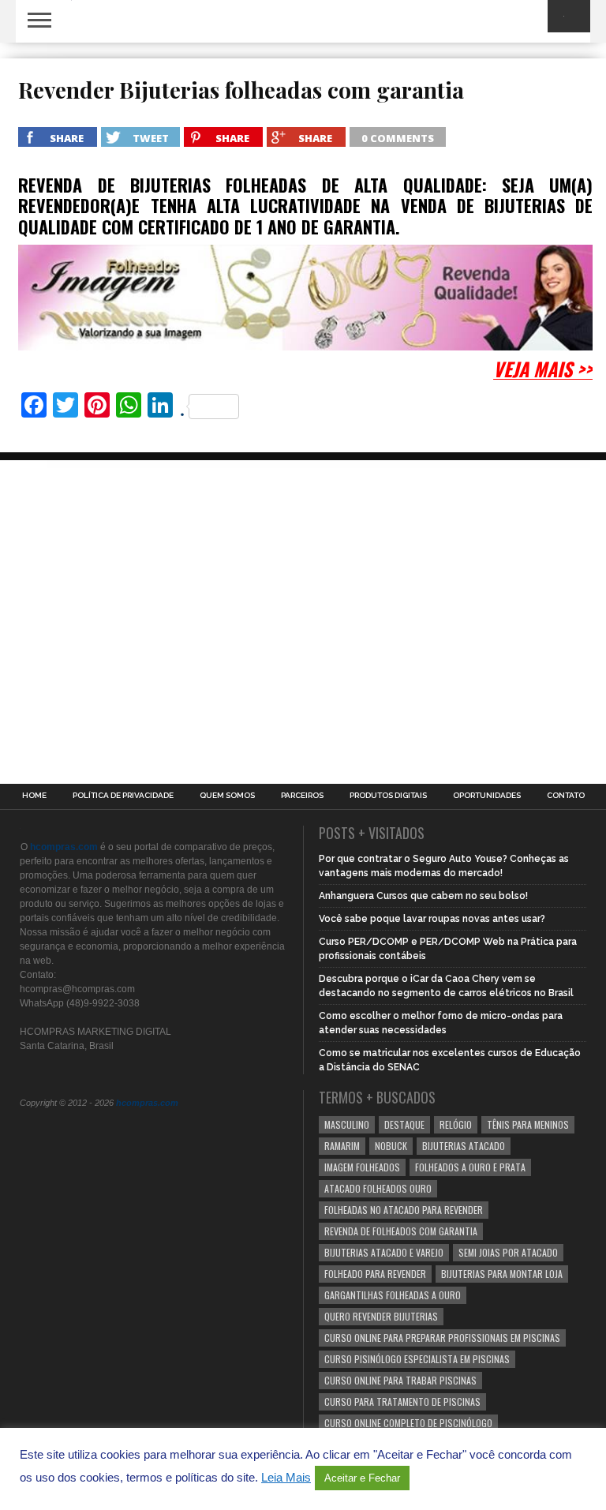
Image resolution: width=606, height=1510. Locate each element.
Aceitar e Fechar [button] (362, 1478)
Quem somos (227, 796)
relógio (456, 1124)
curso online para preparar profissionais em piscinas (442, 1337)
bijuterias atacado (463, 1145)
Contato (566, 796)
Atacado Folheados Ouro (378, 1188)
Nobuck (391, 1145)
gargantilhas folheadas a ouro (392, 1295)
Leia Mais (286, 1477)
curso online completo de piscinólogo (408, 1422)
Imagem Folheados (362, 1167)
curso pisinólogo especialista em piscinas (417, 1359)
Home (34, 796)
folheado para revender (375, 1273)
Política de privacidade (123, 796)
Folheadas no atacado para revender (403, 1209)
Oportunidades (487, 796)
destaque (404, 1124)
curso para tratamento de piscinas (402, 1401)
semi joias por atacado (508, 1252)
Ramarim (342, 1145)
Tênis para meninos (528, 1124)
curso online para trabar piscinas (400, 1380)
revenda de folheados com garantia (400, 1231)
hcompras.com (147, 1102)
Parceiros (302, 796)
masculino (346, 1124)
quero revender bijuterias (381, 1316)
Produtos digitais (388, 796)
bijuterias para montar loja (502, 1273)
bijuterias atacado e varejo (383, 1252)
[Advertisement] (134, 574)
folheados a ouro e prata (470, 1167)
